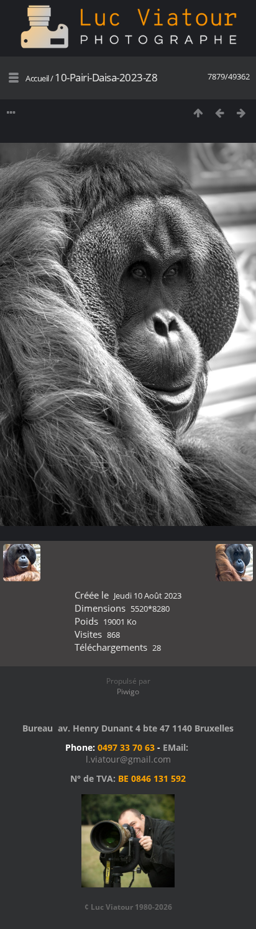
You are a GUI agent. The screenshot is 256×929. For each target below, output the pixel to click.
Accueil (37, 78)
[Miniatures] (198, 113)
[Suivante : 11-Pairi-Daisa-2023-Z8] (241, 113)
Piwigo (128, 691)
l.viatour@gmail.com (128, 759)
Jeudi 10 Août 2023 (147, 595)
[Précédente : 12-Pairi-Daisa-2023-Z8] (220, 113)
